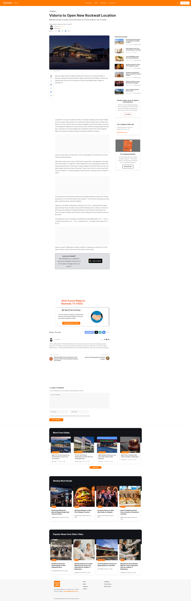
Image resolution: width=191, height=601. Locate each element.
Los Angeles (101, 560)
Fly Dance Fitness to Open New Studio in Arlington (133, 82)
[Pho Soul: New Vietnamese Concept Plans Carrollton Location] (119, 41)
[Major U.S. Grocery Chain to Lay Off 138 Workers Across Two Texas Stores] (61, 445)
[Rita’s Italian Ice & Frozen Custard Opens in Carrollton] (119, 50)
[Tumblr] (104, 339)
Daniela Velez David (137, 44)
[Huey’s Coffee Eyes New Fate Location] (119, 91)
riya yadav (54, 461)
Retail (96, 3)
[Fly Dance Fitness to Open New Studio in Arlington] (119, 83)
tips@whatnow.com (122, 132)
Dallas (54, 506)
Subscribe (184, 3)
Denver (54, 560)
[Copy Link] (62, 31)
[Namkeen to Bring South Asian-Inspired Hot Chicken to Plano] (119, 74)
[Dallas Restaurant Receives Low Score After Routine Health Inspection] (107, 445)
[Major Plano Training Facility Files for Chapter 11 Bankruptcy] (130, 445)
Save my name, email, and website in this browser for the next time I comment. (70, 416)
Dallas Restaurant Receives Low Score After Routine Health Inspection (107, 456)
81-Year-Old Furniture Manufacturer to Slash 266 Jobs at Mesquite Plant (84, 456)
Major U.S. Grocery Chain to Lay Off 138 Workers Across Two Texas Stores (61, 456)
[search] (177, 3)
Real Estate (103, 3)
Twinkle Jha (124, 459)
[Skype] (108, 339)
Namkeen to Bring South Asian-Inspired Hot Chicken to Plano (133, 74)
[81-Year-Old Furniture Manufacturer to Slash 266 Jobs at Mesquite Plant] (84, 445)
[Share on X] (59, 31)
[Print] (65, 31)
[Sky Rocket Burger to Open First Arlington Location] (119, 66)
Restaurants (89, 3)
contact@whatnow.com (70, 591)
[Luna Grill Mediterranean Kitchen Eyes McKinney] (119, 58)
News (76, 560)
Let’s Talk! (127, 114)
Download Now (128, 166)
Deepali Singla (78, 461)
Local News (55, 452)
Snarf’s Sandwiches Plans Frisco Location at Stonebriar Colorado (129, 512)
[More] (68, 31)
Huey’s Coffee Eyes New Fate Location (132, 90)
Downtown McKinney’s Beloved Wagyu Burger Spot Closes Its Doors (60, 512)
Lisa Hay (61, 26)
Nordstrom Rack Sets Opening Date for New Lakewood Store (58, 565)
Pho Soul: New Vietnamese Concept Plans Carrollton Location (133, 41)
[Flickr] (106, 339)
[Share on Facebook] (55, 31)
